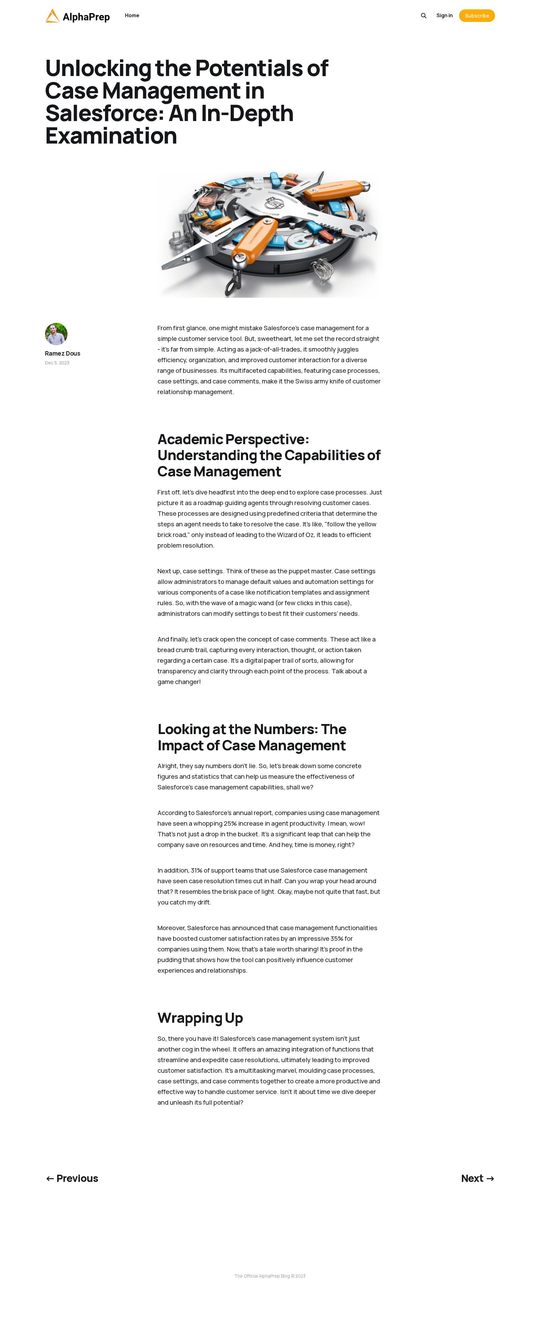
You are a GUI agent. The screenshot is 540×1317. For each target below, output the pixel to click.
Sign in (445, 15)
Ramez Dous (62, 353)
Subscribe (477, 15)
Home (132, 15)
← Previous (71, 1178)
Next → (478, 1178)
